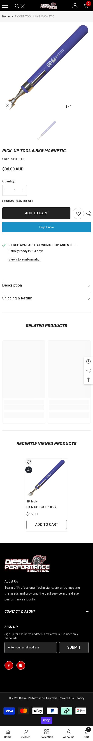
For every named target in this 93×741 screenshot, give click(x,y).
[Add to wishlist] (78, 213)
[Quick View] (28, 469)
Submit (74, 647)
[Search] (19, 6)
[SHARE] (87, 213)
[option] (46, 66)
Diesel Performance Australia (38, 698)
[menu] (5, 5)
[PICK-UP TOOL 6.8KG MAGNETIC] (46, 478)
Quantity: (8, 181)
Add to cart (36, 213)
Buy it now (46, 227)
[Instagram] (20, 665)
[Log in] (74, 5)
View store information (25, 259)
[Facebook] (9, 665)
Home (6, 16)
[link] (24, 407)
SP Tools (32, 501)
